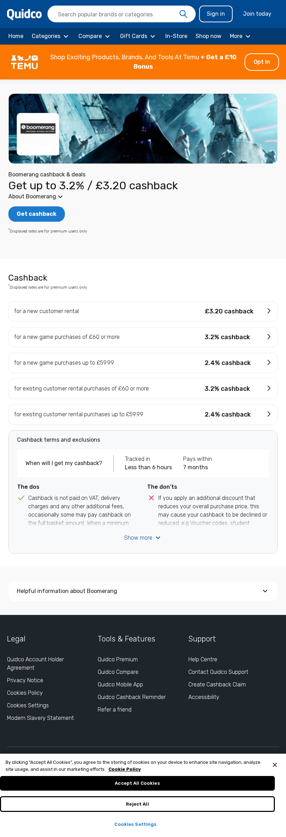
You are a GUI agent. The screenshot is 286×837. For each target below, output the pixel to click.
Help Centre (202, 659)
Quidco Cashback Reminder (132, 697)
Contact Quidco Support (218, 672)
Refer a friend (114, 709)
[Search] (183, 14)
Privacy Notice (25, 680)
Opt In (262, 62)
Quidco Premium (118, 659)
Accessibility (203, 697)
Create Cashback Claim (217, 684)
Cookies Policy (25, 693)
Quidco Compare (118, 672)
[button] (143, 62)
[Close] (275, 765)
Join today (257, 13)
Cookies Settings (28, 705)
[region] (143, 795)
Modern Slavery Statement (40, 718)
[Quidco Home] (24, 14)
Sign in (216, 13)
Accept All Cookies (137, 783)
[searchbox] (121, 14)
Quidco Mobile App (120, 684)
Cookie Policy (124, 769)
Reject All (137, 804)
